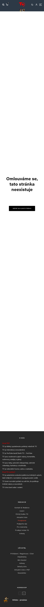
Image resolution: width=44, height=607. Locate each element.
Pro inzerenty (22, 527)
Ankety (22, 533)
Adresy (22, 563)
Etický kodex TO (22, 514)
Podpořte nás (22, 524)
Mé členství (22, 560)
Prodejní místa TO (22, 530)
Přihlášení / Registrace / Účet (22, 553)
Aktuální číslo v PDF (22, 570)
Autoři (22, 511)
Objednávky (22, 557)
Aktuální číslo (22, 517)
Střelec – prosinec (19, 600)
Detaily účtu (22, 566)
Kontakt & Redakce (22, 507)
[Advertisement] (22, 403)
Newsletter (22, 573)
